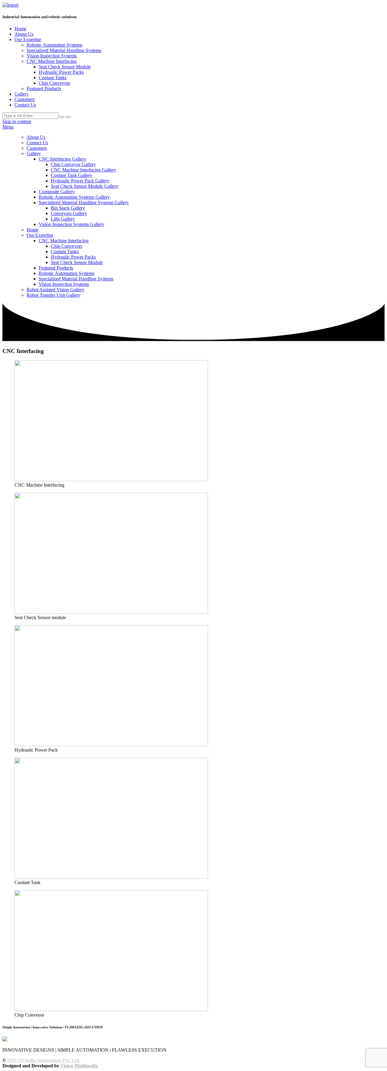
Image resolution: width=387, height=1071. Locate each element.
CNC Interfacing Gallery (62, 159)
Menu (8, 126)
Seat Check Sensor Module (65, 66)
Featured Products (44, 88)
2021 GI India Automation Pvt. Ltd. (43, 1060)
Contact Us (25, 104)
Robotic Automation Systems (54, 44)
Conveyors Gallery (69, 213)
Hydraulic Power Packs (61, 72)
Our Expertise (28, 39)
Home (20, 28)
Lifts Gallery (63, 218)
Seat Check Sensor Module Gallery (84, 186)
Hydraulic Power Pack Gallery (80, 180)
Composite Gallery (57, 191)
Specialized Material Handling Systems (64, 50)
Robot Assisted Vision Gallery (55, 289)
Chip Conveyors (54, 83)
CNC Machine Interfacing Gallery (83, 169)
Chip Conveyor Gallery (73, 164)
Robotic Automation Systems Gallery (74, 197)
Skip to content (16, 121)
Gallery (22, 93)
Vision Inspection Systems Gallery (71, 224)
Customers (25, 99)
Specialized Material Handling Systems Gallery (84, 202)
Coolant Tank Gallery (71, 175)
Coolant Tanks (53, 77)
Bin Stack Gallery (68, 208)
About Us (24, 34)
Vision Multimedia (79, 1065)
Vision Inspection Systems (52, 55)
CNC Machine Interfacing (51, 61)
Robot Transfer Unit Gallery (53, 295)
